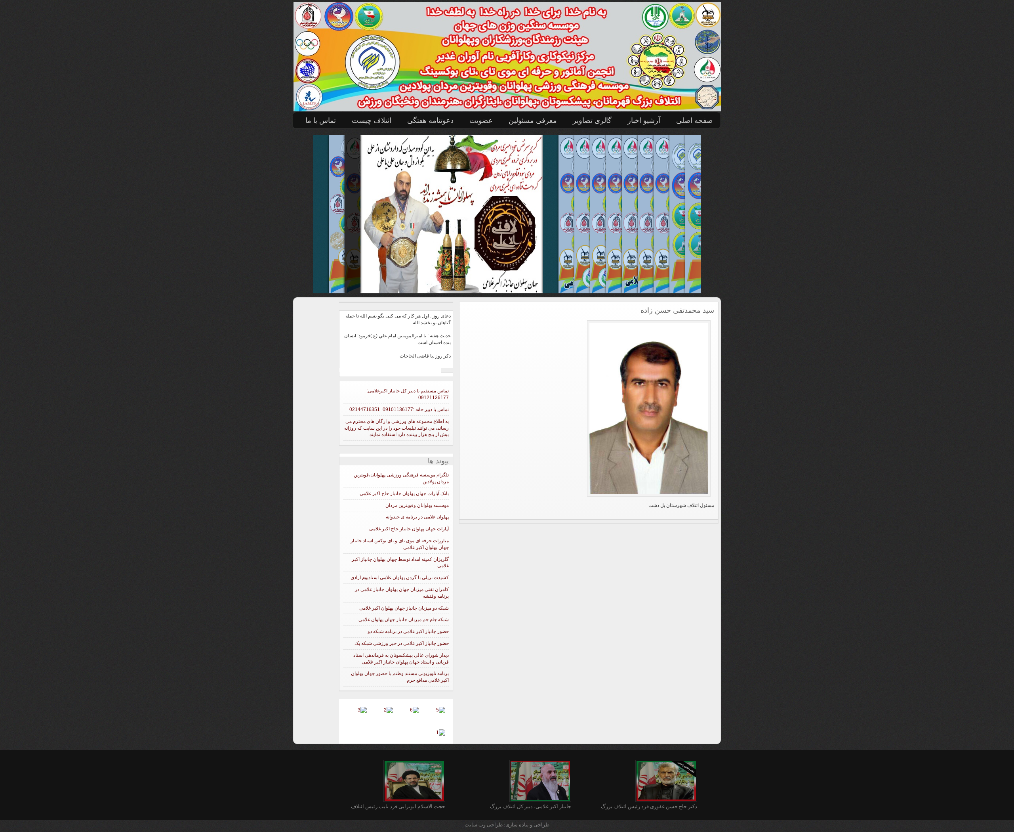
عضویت (481, 120)
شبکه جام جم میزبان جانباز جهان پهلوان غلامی (403, 619)
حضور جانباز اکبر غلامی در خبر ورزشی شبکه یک (402, 643)
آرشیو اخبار (643, 120)
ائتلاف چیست (371, 120)
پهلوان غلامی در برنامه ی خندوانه (417, 517)
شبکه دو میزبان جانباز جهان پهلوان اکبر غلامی (404, 608)
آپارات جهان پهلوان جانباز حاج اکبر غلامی (409, 529)
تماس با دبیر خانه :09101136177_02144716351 (399, 409)
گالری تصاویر (592, 120)
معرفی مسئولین (533, 120)
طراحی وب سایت (484, 825)
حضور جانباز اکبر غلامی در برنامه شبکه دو (408, 631)
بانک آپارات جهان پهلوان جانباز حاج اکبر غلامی (404, 493)
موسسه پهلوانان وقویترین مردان (417, 505)
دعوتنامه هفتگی (430, 120)
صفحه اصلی (694, 120)
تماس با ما (320, 120)
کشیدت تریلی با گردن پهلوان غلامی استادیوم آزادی (400, 577)
